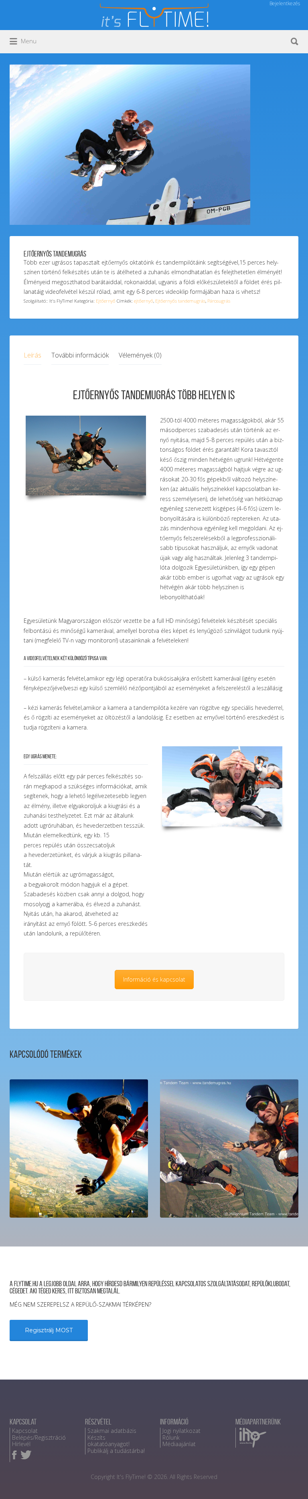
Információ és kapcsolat (154, 979)
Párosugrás (218, 301)
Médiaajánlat (179, 1444)
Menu (27, 41)
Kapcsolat (25, 1430)
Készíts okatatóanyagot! (108, 1441)
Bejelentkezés (285, 3)
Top (289, 1480)
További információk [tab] (80, 355)
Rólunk (171, 1437)
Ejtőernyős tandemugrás (180, 301)
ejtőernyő (143, 301)
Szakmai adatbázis (111, 1430)
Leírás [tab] (32, 355)
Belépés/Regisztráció (39, 1437)
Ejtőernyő (106, 301)
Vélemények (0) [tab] (140, 355)
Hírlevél (21, 1444)
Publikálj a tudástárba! (116, 1451)
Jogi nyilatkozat (181, 1430)
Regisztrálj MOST (49, 1330)
